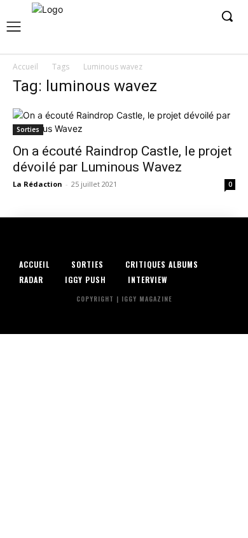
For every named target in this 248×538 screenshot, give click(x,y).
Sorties (28, 129)
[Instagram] (161, 17)
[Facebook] (141, 17)
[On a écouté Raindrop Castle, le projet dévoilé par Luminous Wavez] (124, 121)
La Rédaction (37, 184)
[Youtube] (200, 17)
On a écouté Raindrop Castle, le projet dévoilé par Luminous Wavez (122, 159)
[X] (180, 17)
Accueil (25, 66)
